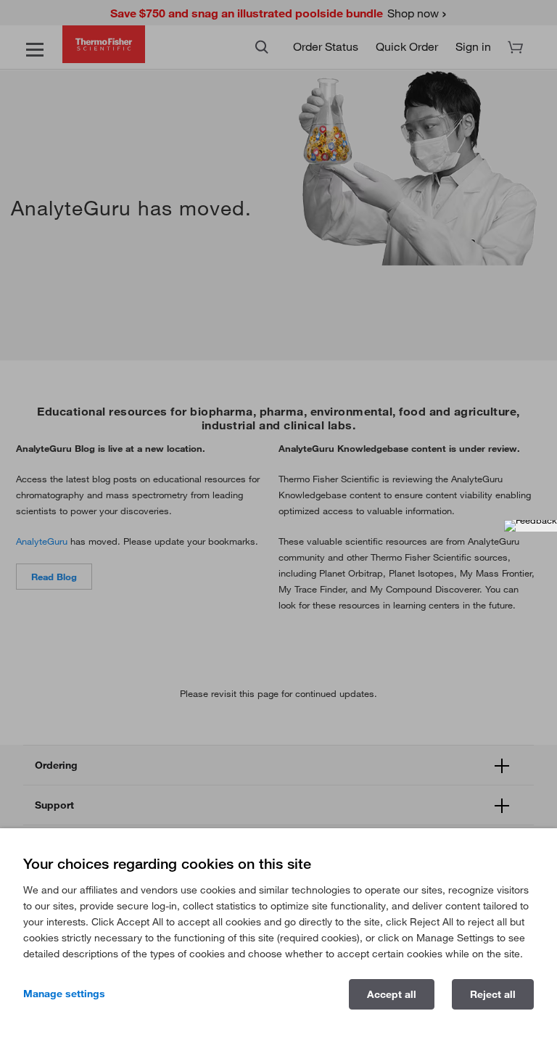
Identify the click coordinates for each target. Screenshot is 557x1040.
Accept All (391, 994)
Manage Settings (64, 993)
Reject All (493, 994)
